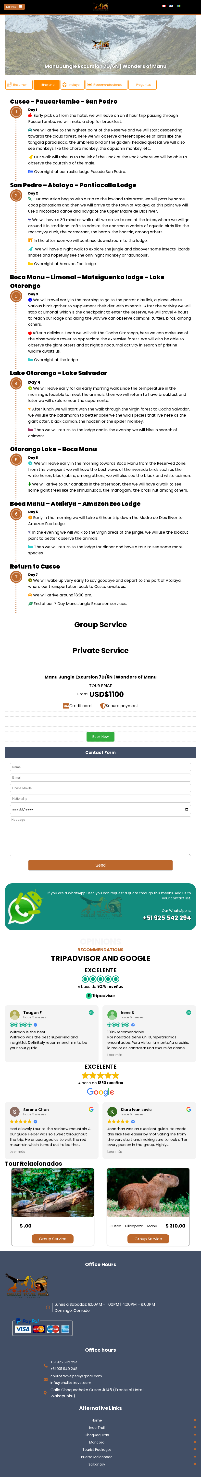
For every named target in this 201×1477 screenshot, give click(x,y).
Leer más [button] (115, 1055)
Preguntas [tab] (143, 85)
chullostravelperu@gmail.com (76, 1376)
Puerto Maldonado (97, 1457)
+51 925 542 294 (167, 918)
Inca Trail (97, 1427)
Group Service (52, 1239)
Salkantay (96, 1464)
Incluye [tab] (74, 85)
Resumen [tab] (20, 85)
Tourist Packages (97, 1449)
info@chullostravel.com (70, 1382)
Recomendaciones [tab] (107, 85)
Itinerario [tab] (47, 85)
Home (97, 1420)
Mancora (96, 1442)
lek (89, 157)
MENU (11, 7)
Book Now (100, 736)
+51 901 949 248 (63, 1368)
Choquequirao (97, 1435)
